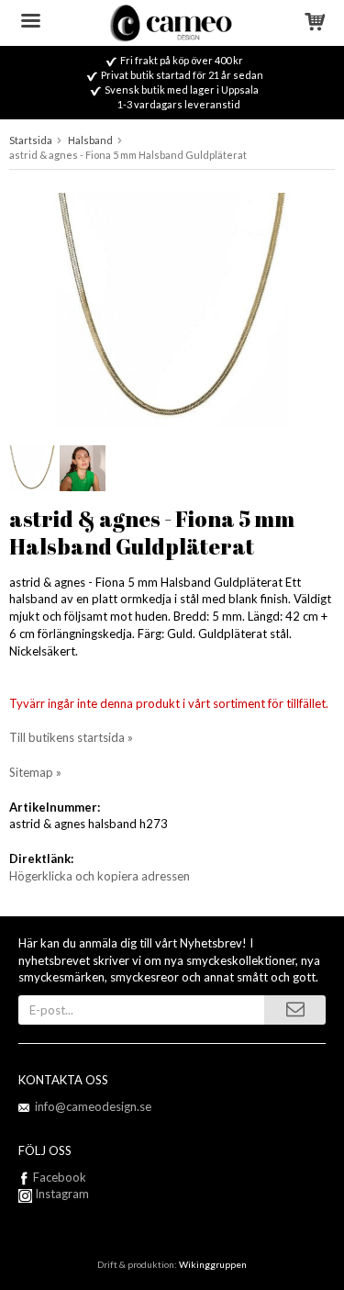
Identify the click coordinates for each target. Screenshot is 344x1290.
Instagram (60, 1193)
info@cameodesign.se (93, 1106)
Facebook (59, 1177)
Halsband (90, 140)
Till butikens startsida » (71, 737)
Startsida (30, 140)
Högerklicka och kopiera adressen (99, 876)
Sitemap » (35, 772)
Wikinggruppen (213, 1264)
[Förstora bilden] (172, 307)
